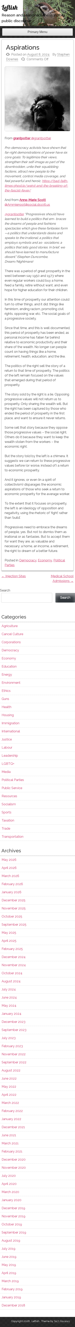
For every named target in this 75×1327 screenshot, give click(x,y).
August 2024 (11, 981)
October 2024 (12, 973)
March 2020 (10, 1192)
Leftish (10, 7)
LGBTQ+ (8, 764)
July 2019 (8, 1249)
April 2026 (9, 868)
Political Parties (13, 780)
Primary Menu (37, 32)
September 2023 (14, 1030)
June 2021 (9, 1135)
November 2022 (14, 1054)
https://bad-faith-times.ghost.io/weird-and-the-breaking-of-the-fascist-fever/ (36, 185)
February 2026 (12, 884)
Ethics (6, 691)
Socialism (9, 804)
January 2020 (11, 1200)
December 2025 (13, 900)
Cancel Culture (12, 634)
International (11, 731)
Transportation (12, 836)
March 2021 (10, 1143)
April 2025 (9, 941)
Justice (7, 739)
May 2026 (9, 860)
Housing (8, 715)
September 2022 (14, 1062)
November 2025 (14, 908)
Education (9, 666)
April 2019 (9, 1273)
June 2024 (9, 997)
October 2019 (12, 1224)
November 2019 (13, 1216)
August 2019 (11, 1240)
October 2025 (12, 916)
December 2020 (14, 1159)
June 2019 (9, 1257)
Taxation (8, 820)
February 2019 (12, 1289)
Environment (11, 683)
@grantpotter (32, 138)
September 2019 (14, 1232)
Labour (7, 747)
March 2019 (10, 1281)
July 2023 (9, 1038)
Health (6, 707)
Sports (6, 812)
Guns (5, 699)
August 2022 (11, 1070)
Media (6, 772)
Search (5, 590)
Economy (45, 560)
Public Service (12, 788)
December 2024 (14, 957)
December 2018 (13, 1305)
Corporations (11, 642)
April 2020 (9, 1184)
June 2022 (9, 1078)
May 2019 (9, 1265)
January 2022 (11, 1119)
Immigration (10, 723)
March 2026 (10, 876)
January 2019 (11, 1297)
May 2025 (9, 933)
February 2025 (12, 949)
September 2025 (14, 924)
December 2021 (13, 1127)
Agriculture (10, 626)
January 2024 (11, 1014)
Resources (9, 796)
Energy (7, 674)
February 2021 (12, 1151)
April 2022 (9, 1095)
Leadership (10, 755)
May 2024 (9, 1005)
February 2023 (12, 1046)
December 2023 (13, 1022)
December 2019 (13, 1208)
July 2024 (9, 989)
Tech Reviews (62, 1321)
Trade (6, 828)
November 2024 (14, 965)
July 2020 (9, 1176)
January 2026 (11, 892)
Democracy (27, 560)
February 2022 (12, 1111)
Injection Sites (13, 576)
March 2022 (10, 1103)
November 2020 (14, 1167)
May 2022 (9, 1086)
